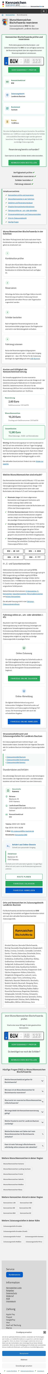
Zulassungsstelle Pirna (34, 1241)
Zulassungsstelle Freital (12, 1236)
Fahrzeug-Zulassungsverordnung (18, 602)
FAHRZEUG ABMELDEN (24, 890)
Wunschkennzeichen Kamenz (13, 1163)
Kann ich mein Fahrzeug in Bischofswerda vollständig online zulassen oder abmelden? (21, 1145)
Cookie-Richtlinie (12, 1371)
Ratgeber (10, 1290)
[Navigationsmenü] (43, 11)
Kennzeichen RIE (25, 1208)
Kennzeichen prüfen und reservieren (21, 195)
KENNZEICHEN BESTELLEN (24, 162)
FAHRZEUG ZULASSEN (24, 883)
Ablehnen (24, 1359)
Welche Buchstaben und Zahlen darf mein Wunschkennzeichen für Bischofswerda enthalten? (20, 1134)
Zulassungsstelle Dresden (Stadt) (15, 1231)
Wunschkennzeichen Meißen (13, 1184)
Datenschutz (11, 1293)
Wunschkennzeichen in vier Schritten (21, 199)
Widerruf (10, 1295)
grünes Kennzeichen (13, 596)
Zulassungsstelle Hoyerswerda (18, 759)
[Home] (2, 15)
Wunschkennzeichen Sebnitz (13, 1179)
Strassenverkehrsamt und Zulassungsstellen (24, 214)
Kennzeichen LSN (9, 1202)
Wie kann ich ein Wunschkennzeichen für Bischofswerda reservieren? (20, 1091)
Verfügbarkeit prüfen (24, 70)
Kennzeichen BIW (21, 834)
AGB (8, 1298)
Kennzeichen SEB (26, 1202)
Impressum (40, 1371)
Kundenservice (14, 1274)
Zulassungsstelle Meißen (12, 1241)
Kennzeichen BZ (25, 1213)
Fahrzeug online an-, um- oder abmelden (22, 210)
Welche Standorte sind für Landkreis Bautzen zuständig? (22, 1122)
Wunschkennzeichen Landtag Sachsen (17, 1169)
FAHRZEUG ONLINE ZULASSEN (24, 678)
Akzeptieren (24, 1353)
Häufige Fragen (13, 222)
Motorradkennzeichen (35, 594)
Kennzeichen (10, 15)
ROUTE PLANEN (24, 876)
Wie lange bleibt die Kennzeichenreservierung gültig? (22, 1112)
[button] (45, 1332)
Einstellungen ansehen (24, 1366)
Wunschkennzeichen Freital (13, 1174)
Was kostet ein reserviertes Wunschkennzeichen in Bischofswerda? (23, 1101)
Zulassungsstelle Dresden (12, 1226)
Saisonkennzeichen (19, 594)
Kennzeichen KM (9, 1208)
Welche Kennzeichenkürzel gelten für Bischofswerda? (18, 1080)
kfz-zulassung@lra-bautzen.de (22, 831)
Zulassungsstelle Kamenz (16, 762)
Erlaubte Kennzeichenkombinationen (21, 206)
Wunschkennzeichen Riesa (12, 1189)
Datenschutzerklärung (27, 1371)
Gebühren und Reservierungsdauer (20, 202)
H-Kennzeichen (31, 591)
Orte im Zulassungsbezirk (17, 218)
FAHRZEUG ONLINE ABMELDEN (24, 721)
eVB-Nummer (35, 358)
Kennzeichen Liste (14, 1287)
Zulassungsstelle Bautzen (16, 757)
